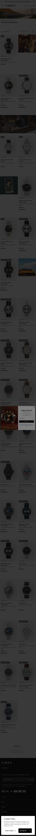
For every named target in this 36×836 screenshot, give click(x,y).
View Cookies (9, 830)
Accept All (23, 830)
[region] (18, 825)
